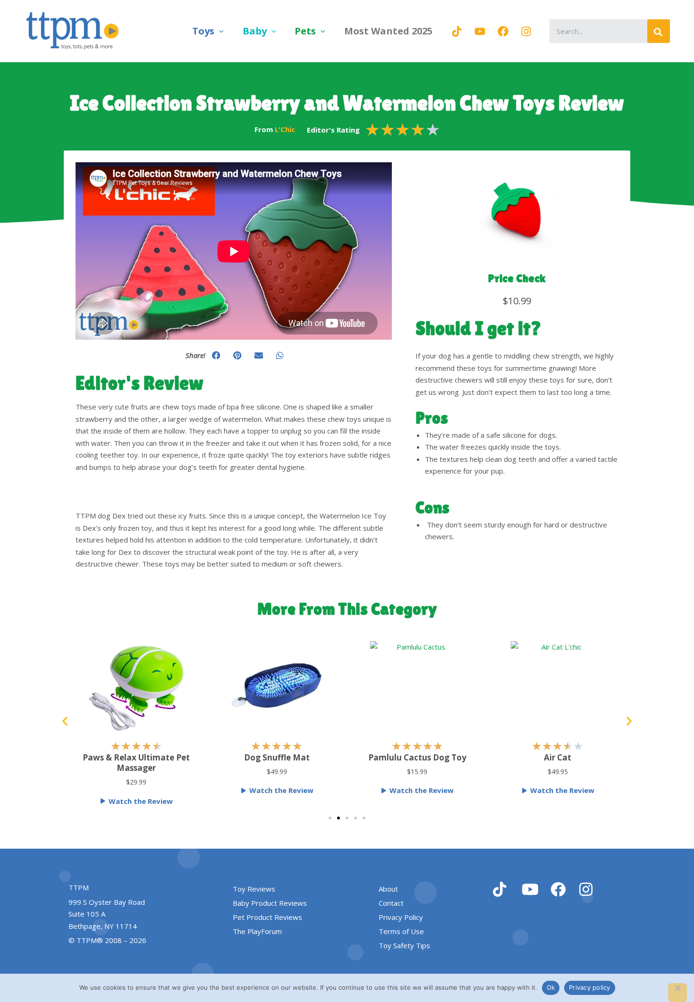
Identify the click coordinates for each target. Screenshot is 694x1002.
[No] (677, 992)
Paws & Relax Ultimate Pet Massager (136, 762)
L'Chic (285, 129)
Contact (391, 903)
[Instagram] (526, 31)
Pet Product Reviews (267, 917)
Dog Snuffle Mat (277, 757)
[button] (219, 31)
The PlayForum (257, 931)
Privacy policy (589, 987)
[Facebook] (503, 31)
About (388, 888)
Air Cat (557, 757)
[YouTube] (479, 31)
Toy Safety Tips (404, 945)
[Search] (658, 31)
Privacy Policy (401, 917)
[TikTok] (456, 31)
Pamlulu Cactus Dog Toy (417, 757)
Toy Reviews (254, 888)
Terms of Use (401, 931)
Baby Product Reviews (270, 903)
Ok (551, 987)
